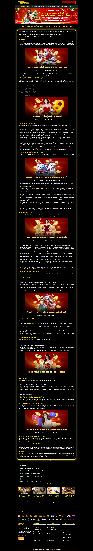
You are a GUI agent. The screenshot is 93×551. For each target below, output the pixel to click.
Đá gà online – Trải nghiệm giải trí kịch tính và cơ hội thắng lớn (53, 496)
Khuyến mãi (64, 6)
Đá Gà (49, 6)
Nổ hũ (53, 6)
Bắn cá (45, 6)
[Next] (75, 496)
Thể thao (34, 6)
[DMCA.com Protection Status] (21, 538)
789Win (20, 31)
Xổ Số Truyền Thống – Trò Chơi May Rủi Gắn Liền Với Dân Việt (24, 496)
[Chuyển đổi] (19, 465)
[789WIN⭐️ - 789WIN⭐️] (24, 2)
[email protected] (69, 532)
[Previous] (18, 496)
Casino (40, 6)
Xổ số (58, 6)
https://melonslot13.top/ (40, 36)
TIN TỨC (70, 6)
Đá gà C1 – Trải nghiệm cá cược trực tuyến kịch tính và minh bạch (39, 496)
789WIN (23, 6)
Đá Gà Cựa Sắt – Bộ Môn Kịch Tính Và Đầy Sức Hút (68, 496)
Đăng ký (28, 6)
